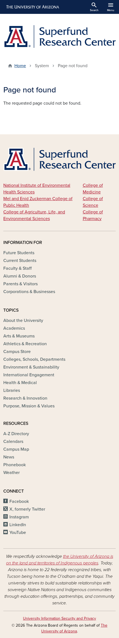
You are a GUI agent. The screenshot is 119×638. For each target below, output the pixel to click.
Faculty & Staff (17, 268)
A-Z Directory (16, 434)
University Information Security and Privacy (59, 618)
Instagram (19, 517)
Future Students (18, 253)
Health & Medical (20, 382)
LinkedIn (17, 525)
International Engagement (28, 375)
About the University (23, 320)
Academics (14, 328)
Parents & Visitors (20, 284)
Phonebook (14, 465)
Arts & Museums (19, 336)
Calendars (13, 441)
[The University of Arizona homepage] (32, 7)
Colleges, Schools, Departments (34, 359)
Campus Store (17, 351)
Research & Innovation (25, 398)
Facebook (19, 501)
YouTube (17, 532)
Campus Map (16, 449)
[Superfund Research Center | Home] (59, 36)
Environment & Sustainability (31, 367)
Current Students (19, 260)
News (8, 457)
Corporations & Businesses (29, 291)
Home (20, 66)
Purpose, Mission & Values (29, 406)
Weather (11, 472)
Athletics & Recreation (25, 344)
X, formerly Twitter (27, 509)
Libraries (11, 390)
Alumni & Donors (19, 276)
